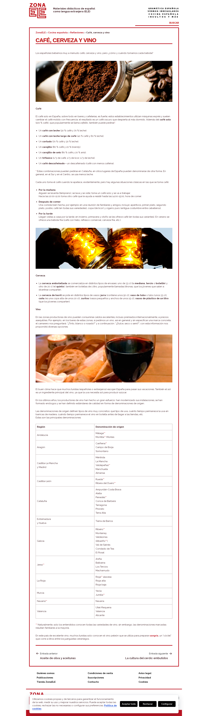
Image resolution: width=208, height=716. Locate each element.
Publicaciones (45, 677)
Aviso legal (145, 673)
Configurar (166, 704)
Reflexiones (77, 32)
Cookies (143, 682)
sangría (154, 635)
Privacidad (145, 677)
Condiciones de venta (100, 673)
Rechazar (148, 704)
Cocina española (163, 14)
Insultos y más (163, 17)
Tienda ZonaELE (46, 682)
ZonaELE (41, 32)
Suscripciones (96, 677)
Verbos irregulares (163, 11)
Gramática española (163, 8)
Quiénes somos (46, 673)
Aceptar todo (129, 704)
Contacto (93, 682)
